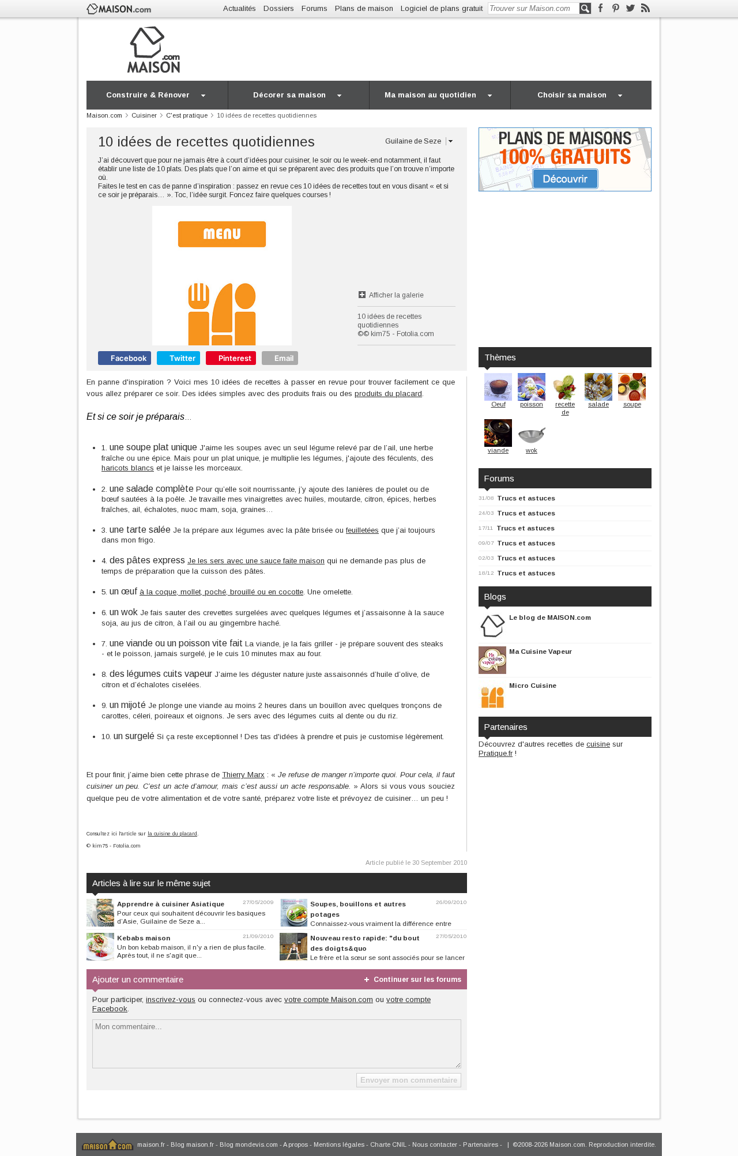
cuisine (598, 744)
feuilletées (362, 530)
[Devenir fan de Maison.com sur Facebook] (600, 8)
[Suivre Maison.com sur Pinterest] (615, 8)
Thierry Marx (243, 774)
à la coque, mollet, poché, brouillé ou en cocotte (221, 592)
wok (531, 450)
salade (598, 404)
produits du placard (388, 393)
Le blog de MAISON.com (550, 617)
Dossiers (278, 8)
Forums (314, 8)
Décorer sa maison (289, 95)
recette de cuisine (565, 412)
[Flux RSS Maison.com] (645, 8)
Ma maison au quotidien (430, 95)
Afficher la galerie (396, 295)
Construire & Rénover (148, 95)
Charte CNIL (388, 1144)
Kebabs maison (143, 938)
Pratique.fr (496, 753)
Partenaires (480, 1144)
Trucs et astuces (526, 498)
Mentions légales (339, 1144)
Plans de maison (364, 8)
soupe (632, 404)
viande (498, 450)
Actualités (239, 8)
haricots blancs (127, 468)
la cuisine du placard (172, 834)
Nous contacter (434, 1144)
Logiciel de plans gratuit (442, 8)
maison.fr (151, 1144)
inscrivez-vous (170, 999)
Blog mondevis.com (249, 1144)
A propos (295, 1144)
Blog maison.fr (192, 1144)
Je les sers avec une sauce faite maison (256, 560)
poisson (531, 404)
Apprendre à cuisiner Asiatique (170, 904)
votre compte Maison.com (328, 999)
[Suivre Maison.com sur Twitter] (630, 8)
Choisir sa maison (572, 95)
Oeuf (498, 404)
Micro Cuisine (532, 685)
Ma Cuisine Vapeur (540, 651)
